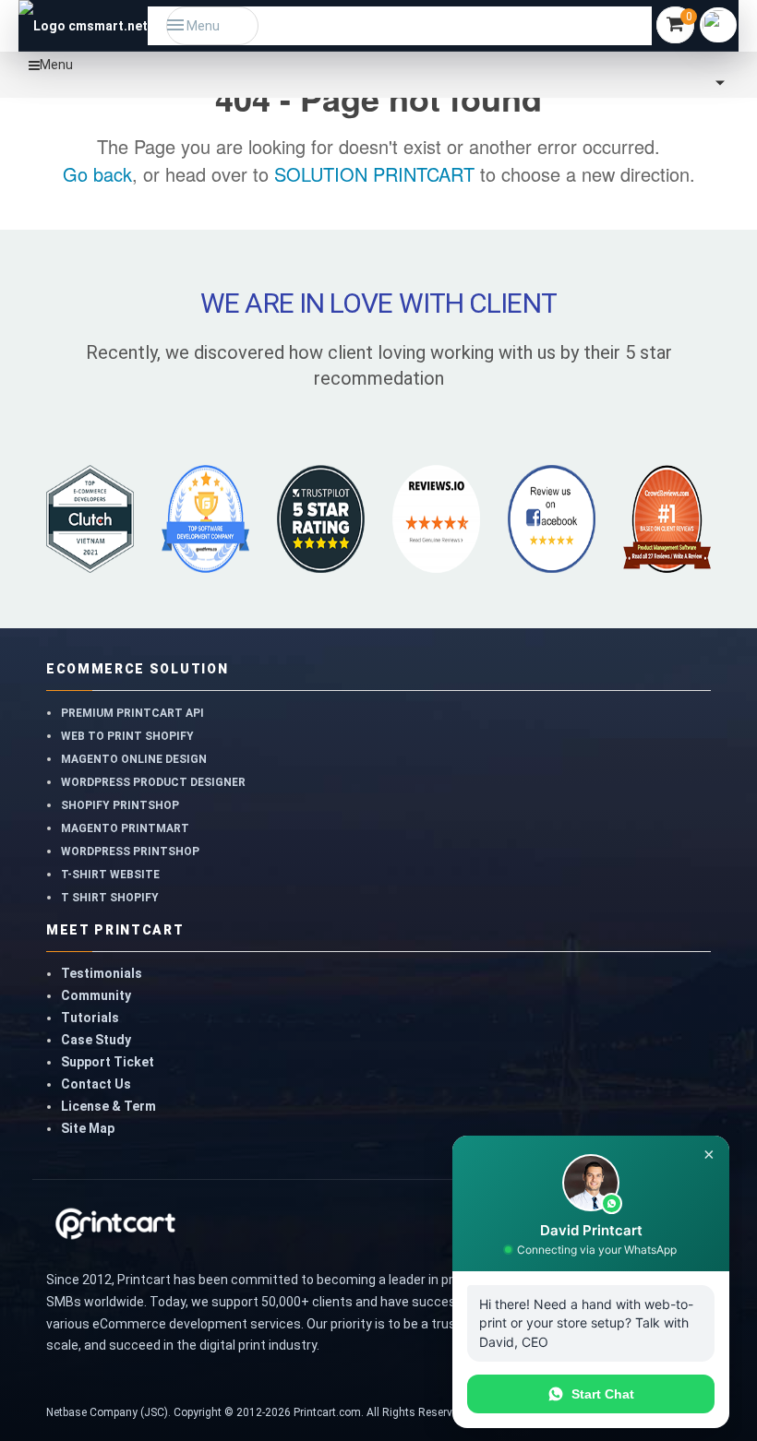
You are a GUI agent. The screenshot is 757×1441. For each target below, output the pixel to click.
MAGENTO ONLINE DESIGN (134, 759)
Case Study (96, 1039)
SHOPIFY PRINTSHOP (120, 805)
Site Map (87, 1128)
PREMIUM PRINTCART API (132, 713)
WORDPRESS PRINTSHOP (130, 851)
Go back (97, 174)
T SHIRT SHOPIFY (110, 897)
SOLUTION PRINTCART (374, 174)
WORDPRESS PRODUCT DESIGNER (153, 782)
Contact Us (96, 1084)
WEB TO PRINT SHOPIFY (127, 736)
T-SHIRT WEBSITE (110, 874)
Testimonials (101, 973)
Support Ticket (107, 1061)
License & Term (108, 1106)
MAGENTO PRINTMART (125, 828)
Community (96, 995)
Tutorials (90, 1017)
